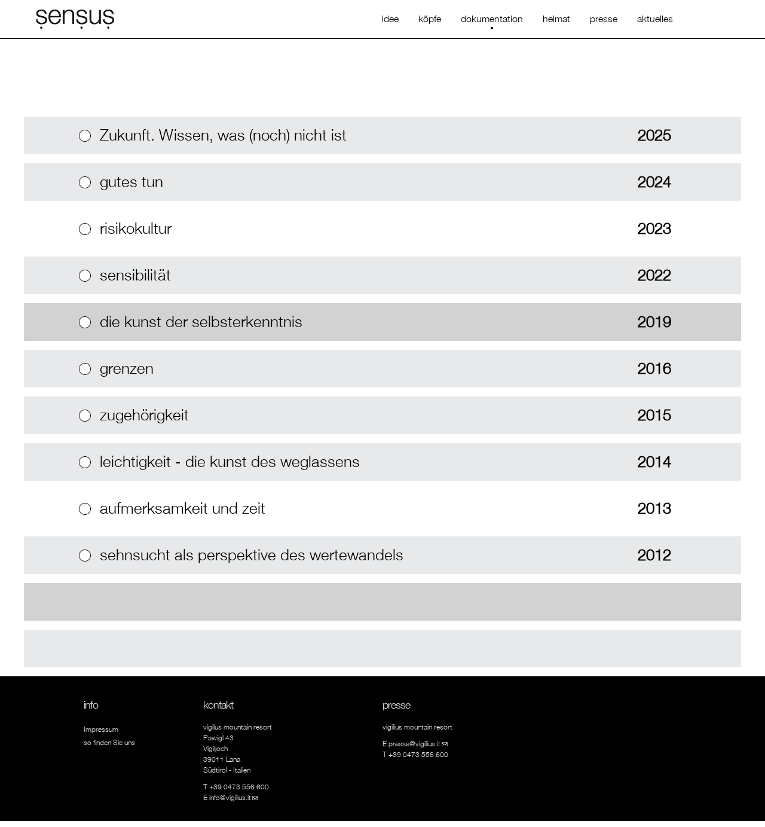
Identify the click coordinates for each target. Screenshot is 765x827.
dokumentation (492, 19)
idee (390, 19)
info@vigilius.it (233, 797)
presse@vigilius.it (418, 743)
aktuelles (655, 19)
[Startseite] (75, 17)
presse (603, 19)
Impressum (101, 729)
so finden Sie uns (109, 742)
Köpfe (429, 19)
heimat (556, 19)
